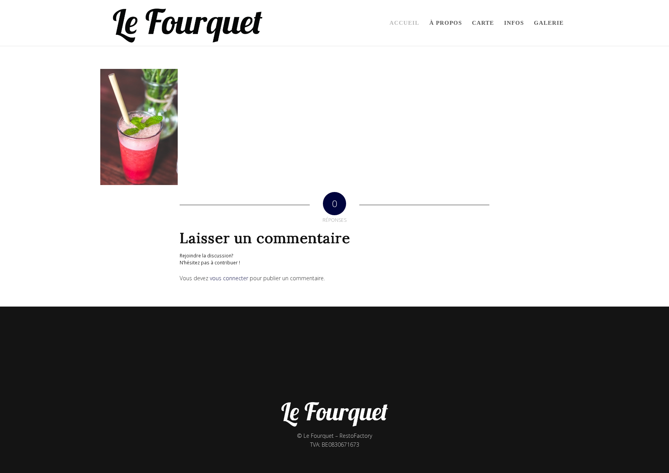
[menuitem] (404, 23)
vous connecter (229, 278)
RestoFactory (356, 435)
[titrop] (188, 23)
